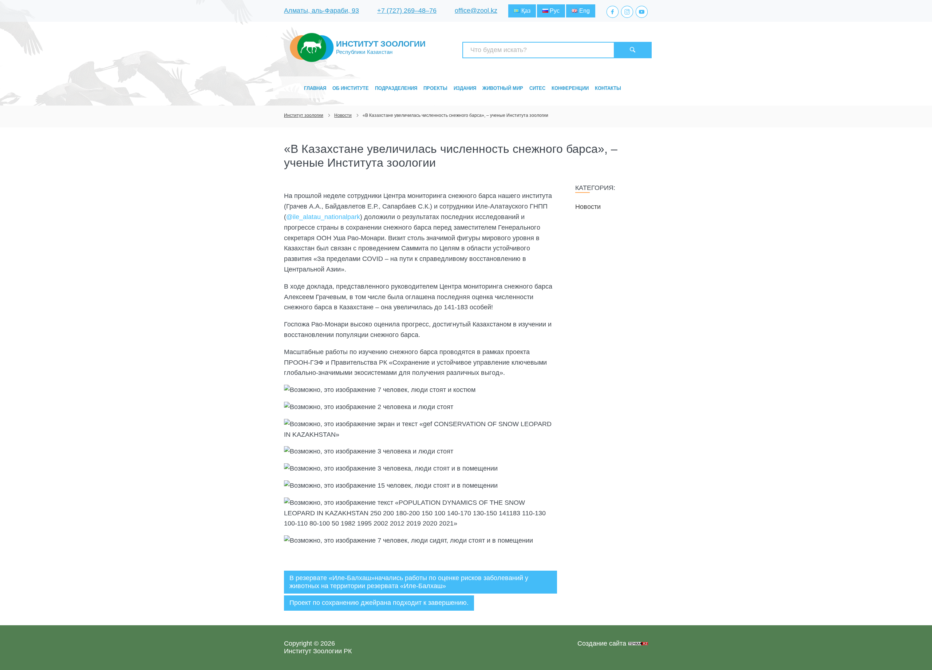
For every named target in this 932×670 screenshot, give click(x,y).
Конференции (570, 88)
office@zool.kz (476, 10)
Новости (588, 206)
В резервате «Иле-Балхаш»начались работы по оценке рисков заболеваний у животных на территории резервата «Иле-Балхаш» (408, 582)
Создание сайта (601, 643)
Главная (315, 88)
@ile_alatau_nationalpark (323, 217)
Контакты (608, 88)
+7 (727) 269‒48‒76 (407, 10)
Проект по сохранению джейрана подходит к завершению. (379, 602)
